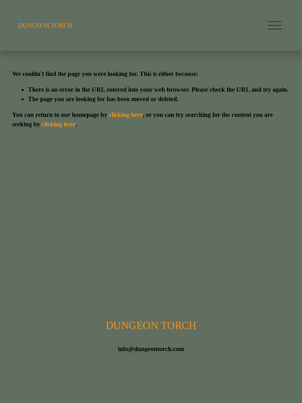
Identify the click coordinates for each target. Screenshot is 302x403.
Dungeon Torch (45, 25)
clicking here (126, 114)
